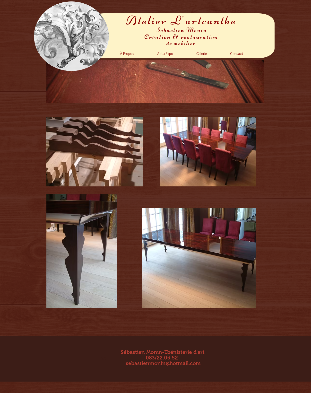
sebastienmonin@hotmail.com (163, 363)
